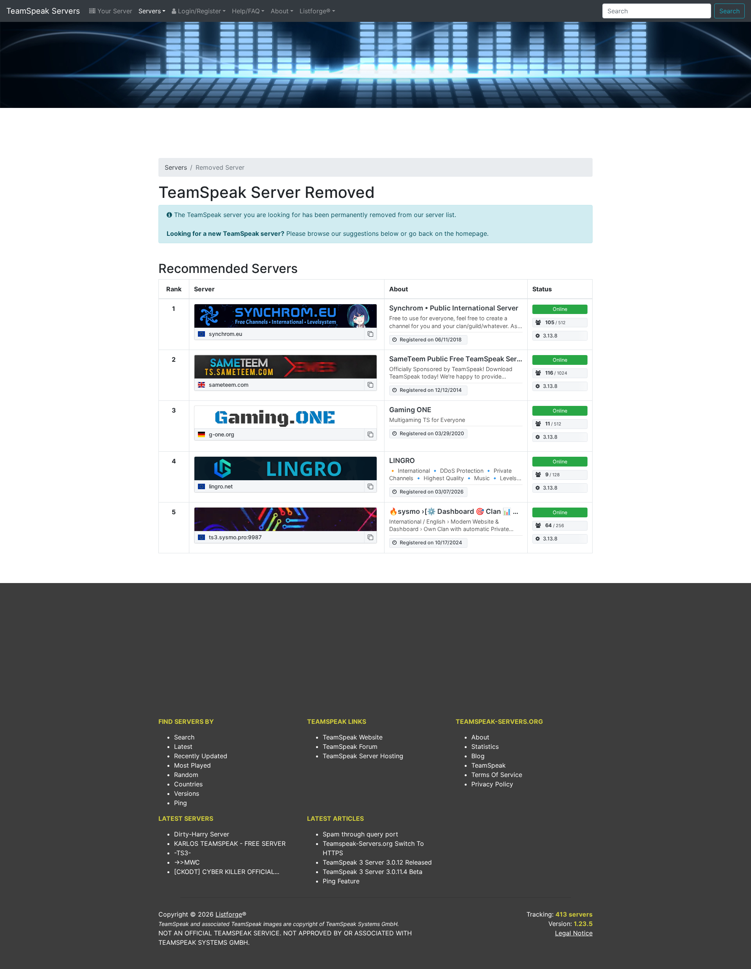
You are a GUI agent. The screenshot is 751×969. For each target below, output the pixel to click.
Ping (180, 803)
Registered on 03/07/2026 (432, 492)
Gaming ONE (410, 410)
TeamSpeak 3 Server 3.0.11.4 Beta (372, 872)
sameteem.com (227, 384)
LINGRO (402, 460)
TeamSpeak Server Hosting (363, 756)
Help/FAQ (246, 11)
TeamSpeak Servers (43, 11)
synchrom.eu (224, 333)
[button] (370, 334)
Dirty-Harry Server (201, 834)
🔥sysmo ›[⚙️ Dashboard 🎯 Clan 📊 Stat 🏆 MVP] (473, 511)
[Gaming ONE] (285, 417)
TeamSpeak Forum (350, 746)
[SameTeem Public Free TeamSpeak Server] (285, 367)
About (280, 11)
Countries (188, 784)
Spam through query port (360, 834)
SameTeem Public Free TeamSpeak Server (458, 359)
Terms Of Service (496, 775)
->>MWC (187, 862)
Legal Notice (574, 933)
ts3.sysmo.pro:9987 (234, 537)
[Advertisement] (375, 135)
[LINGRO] (285, 468)
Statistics (485, 746)
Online (560, 309)
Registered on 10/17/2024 (431, 543)
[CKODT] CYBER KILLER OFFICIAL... (226, 872)
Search (729, 11)
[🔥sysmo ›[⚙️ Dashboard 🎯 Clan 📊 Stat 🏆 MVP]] (285, 519)
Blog (478, 756)
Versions (186, 793)
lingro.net (220, 486)
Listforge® (315, 11)
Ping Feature (341, 881)
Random (186, 775)
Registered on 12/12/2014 (431, 390)
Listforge (229, 914)
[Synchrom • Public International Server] (285, 316)
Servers (149, 11)
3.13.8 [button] (550, 336)
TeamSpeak (488, 765)
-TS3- (182, 853)
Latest (183, 746)
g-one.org (220, 434)
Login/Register (198, 11)
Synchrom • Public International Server (453, 308)
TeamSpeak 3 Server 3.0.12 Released (377, 862)
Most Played (192, 765)
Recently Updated (200, 756)
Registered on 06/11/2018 (431, 340)
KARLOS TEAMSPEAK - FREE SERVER (230, 843)
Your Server (113, 11)
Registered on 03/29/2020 (432, 433)
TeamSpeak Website (353, 737)
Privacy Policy (492, 784)
